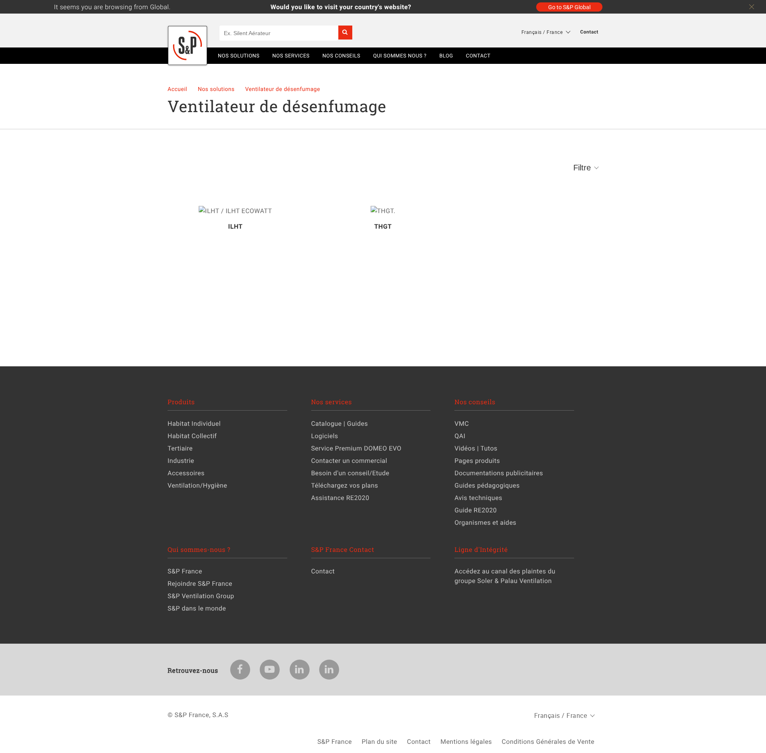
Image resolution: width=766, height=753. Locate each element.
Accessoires (186, 472)
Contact (589, 32)
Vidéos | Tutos (476, 448)
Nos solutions (217, 89)
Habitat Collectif (192, 435)
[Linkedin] (300, 670)
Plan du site (379, 741)
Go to (569, 7)
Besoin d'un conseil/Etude (350, 472)
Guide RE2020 (475, 510)
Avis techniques (478, 497)
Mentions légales (466, 741)
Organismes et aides (485, 522)
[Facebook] (240, 670)
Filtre (582, 167)
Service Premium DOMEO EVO (356, 448)
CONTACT (478, 55)
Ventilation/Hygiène (197, 485)
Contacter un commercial (349, 460)
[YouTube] (270, 670)
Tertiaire (180, 448)
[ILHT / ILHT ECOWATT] (235, 210)
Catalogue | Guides (339, 423)
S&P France (185, 571)
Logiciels (324, 435)
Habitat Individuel (194, 423)
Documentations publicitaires (498, 472)
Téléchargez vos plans (344, 485)
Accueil (178, 89)
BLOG (446, 55)
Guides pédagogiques (487, 485)
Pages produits (477, 460)
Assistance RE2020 (340, 497)
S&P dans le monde (197, 608)
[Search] (345, 33)
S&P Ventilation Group (201, 595)
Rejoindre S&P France (200, 583)
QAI (459, 435)
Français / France (542, 32)
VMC (461, 423)
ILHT (235, 226)
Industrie (181, 460)
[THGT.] (383, 210)
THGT (383, 226)
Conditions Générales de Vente (548, 741)
